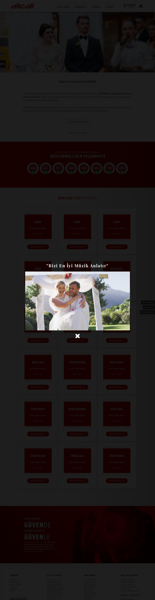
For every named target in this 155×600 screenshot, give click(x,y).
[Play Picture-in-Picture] (122, 327)
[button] (77, 336)
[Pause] (28, 327)
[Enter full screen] (126, 327)
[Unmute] (32, 327)
